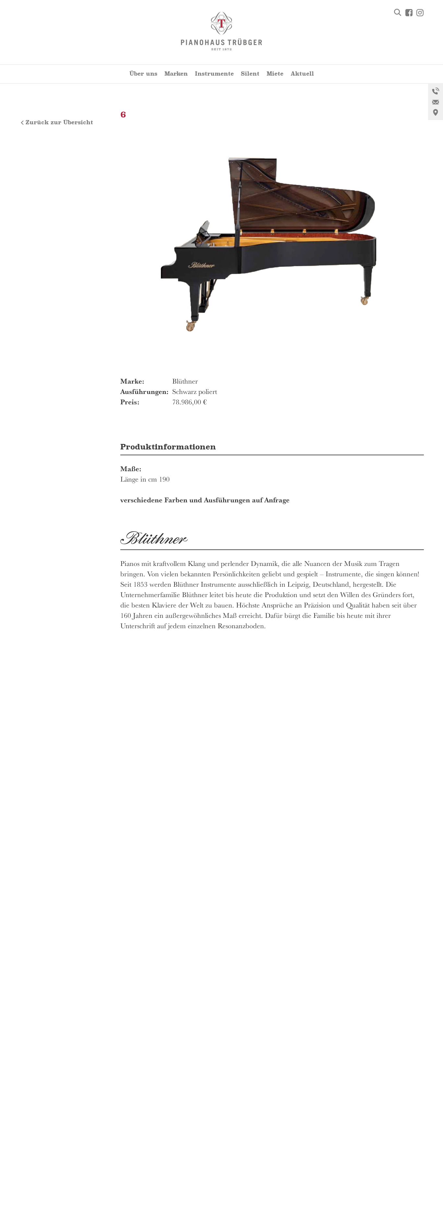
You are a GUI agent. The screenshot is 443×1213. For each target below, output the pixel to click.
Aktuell (302, 74)
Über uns (143, 74)
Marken (176, 74)
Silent (250, 74)
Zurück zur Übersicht (59, 122)
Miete (275, 74)
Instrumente (214, 74)
